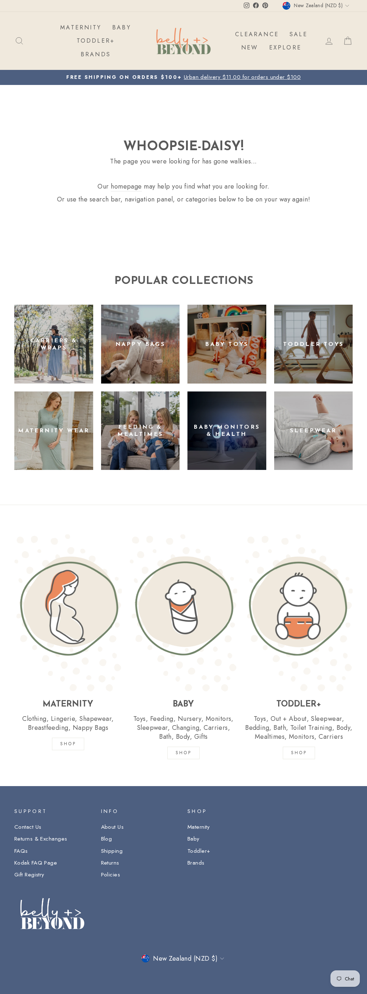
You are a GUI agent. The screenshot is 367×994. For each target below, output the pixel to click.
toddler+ (96, 41)
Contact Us (28, 827)
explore (285, 47)
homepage (126, 186)
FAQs (21, 851)
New (249, 47)
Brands (196, 863)
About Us (112, 827)
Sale (299, 34)
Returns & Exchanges (40, 839)
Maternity (198, 827)
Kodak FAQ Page (35, 863)
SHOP (68, 744)
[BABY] (183, 612)
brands (96, 54)
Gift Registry (29, 875)
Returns (110, 863)
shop (299, 753)
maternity (80, 27)
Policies (110, 875)
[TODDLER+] (299, 612)
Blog (106, 839)
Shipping (112, 851)
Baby (193, 839)
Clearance (257, 34)
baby (121, 27)
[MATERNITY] (68, 612)
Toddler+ (198, 851)
